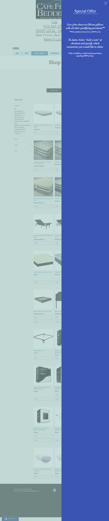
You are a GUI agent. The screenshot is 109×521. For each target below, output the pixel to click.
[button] (105, 3)
